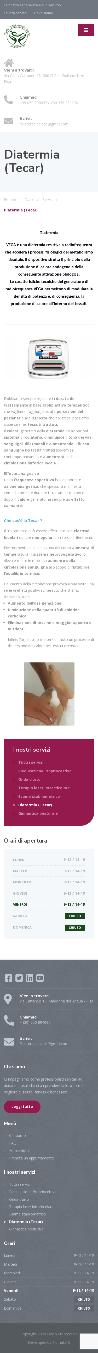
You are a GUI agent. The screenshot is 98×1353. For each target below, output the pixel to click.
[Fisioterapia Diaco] (17, 35)
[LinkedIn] (30, 979)
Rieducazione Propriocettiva (45, 770)
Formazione (19, 1150)
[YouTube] (40, 979)
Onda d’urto (29, 779)
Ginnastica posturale (38, 813)
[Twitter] (19, 979)
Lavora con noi (15, 13)
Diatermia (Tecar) (35, 804)
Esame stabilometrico (39, 796)
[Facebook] (9, 979)
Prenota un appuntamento (31, 1158)
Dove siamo (43, 13)
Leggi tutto (22, 1106)
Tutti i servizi (30, 762)
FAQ (12, 1143)
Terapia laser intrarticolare (44, 787)
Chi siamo (17, 1135)
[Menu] (86, 30)
